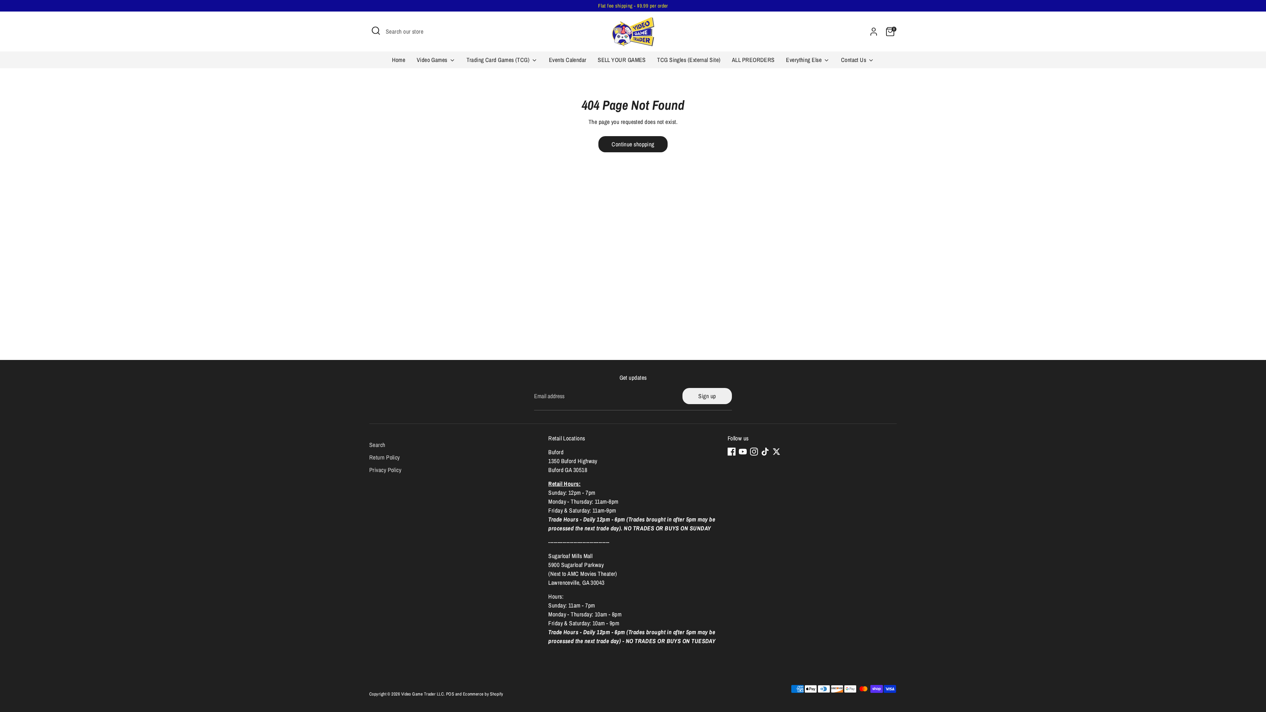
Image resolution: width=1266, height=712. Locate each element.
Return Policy (384, 457)
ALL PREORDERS (753, 60)
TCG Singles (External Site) (688, 60)
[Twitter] (776, 452)
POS (450, 694)
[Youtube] (743, 452)
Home (399, 60)
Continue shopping (633, 144)
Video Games (433, 60)
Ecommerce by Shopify (483, 694)
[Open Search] (375, 30)
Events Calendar (568, 60)
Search (377, 445)
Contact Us (854, 60)
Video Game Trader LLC (422, 694)
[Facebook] (732, 452)
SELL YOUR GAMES (622, 60)
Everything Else (804, 60)
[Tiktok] (765, 452)
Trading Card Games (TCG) (499, 60)
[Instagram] (754, 452)
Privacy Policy (385, 470)
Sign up (707, 396)
